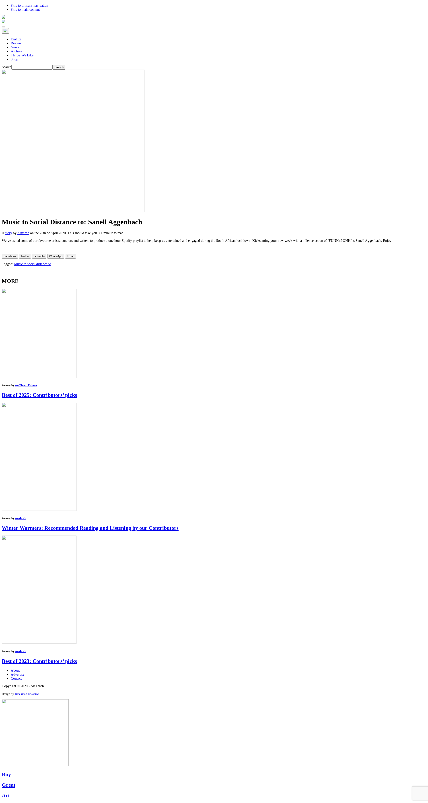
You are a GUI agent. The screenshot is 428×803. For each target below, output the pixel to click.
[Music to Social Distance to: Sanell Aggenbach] (73, 211)
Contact (16, 678)
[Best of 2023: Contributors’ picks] (39, 642)
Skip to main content (25, 9)
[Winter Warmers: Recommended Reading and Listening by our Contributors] (39, 509)
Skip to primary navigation (29, 5)
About (15, 670)
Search (6, 67)
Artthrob (23, 233)
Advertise (17, 674)
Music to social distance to (32, 264)
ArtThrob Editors (26, 385)
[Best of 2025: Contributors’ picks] (39, 377)
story (8, 233)
